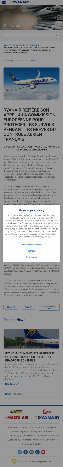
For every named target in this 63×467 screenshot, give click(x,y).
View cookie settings (31, 244)
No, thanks (31, 251)
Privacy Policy (43, 236)
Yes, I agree (31, 257)
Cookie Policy (29, 236)
